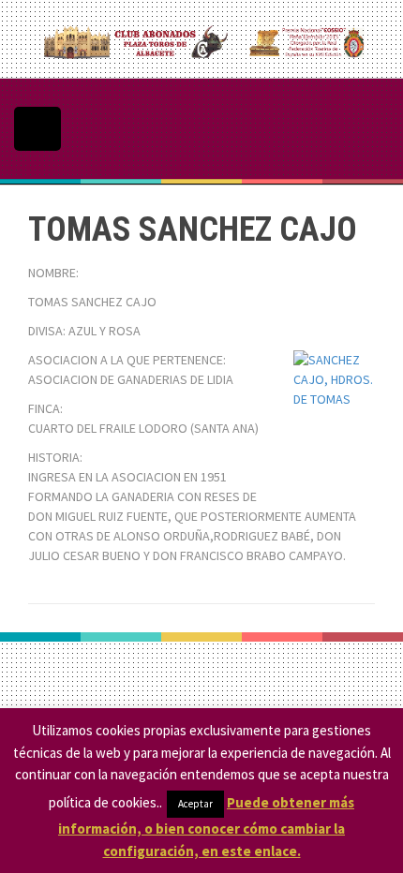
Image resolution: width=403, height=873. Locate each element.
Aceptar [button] (195, 803)
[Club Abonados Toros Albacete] (201, 37)
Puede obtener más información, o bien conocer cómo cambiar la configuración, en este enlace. (206, 826)
